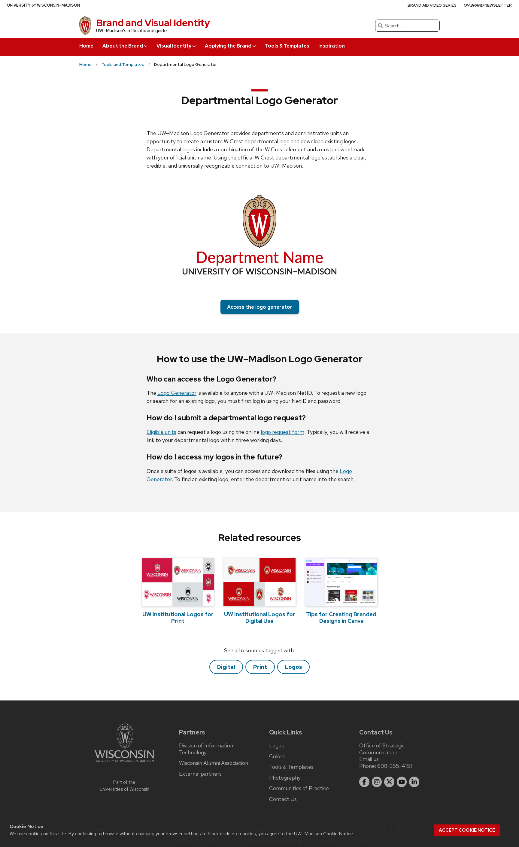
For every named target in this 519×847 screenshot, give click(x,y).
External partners (200, 774)
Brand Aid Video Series (432, 5)
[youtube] (402, 782)
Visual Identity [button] (173, 46)
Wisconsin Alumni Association (213, 763)
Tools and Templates (123, 64)
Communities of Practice (299, 788)
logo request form (282, 431)
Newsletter (488, 5)
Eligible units (161, 431)
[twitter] (389, 782)
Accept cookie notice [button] (467, 830)
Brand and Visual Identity (153, 22)
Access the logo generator (259, 307)
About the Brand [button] (122, 46)
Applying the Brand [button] (228, 46)
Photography (285, 777)
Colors (277, 756)
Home (86, 46)
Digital (226, 666)
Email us (369, 759)
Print (260, 666)
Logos (293, 666)
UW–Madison (43, 5)
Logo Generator (176, 392)
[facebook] (364, 782)
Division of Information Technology (206, 749)
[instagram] (377, 782)
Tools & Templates (287, 46)
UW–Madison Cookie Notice (323, 833)
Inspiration (331, 46)
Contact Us (283, 799)
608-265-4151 (394, 765)
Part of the (124, 785)
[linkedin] (414, 782)
